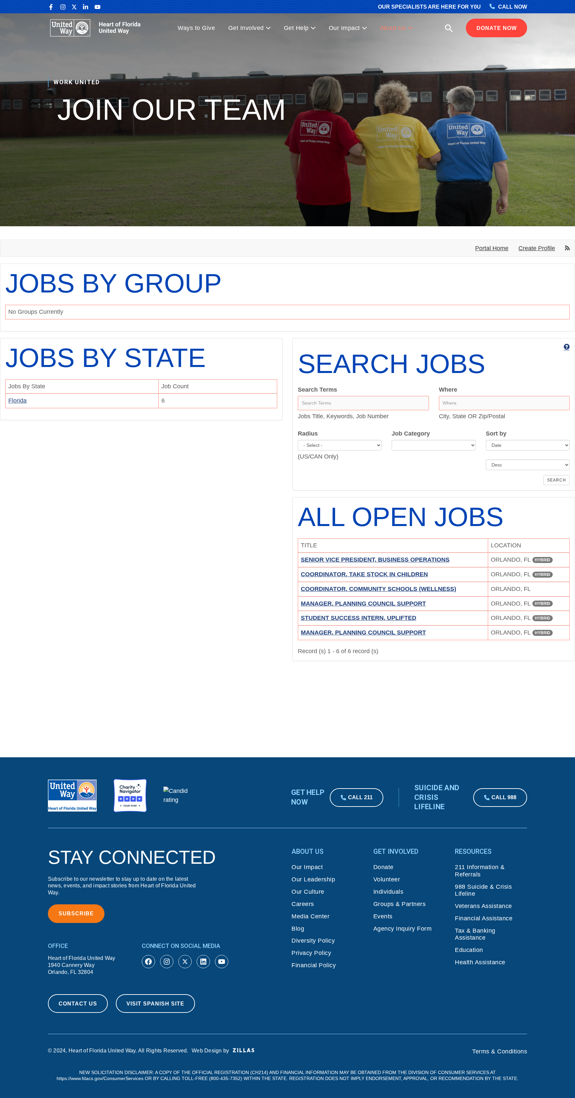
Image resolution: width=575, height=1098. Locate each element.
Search (556, 480)
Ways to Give (196, 28)
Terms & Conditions (499, 1051)
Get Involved (246, 28)
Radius (308, 433)
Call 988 (503, 797)
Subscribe (76, 913)
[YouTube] (97, 7)
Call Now (512, 7)
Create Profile (536, 248)
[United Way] (96, 27)
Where (448, 389)
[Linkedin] (86, 7)
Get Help (296, 28)
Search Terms (317, 389)
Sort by (496, 433)
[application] (267, 28)
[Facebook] (51, 7)
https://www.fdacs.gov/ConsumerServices (100, 1078)
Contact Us (78, 1003)
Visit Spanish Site (155, 1003)
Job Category (411, 433)
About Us (393, 28)
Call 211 (360, 797)
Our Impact (344, 28)
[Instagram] (63, 7)
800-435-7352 (226, 1078)
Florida (17, 400)
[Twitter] (74, 7)
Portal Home (491, 248)
